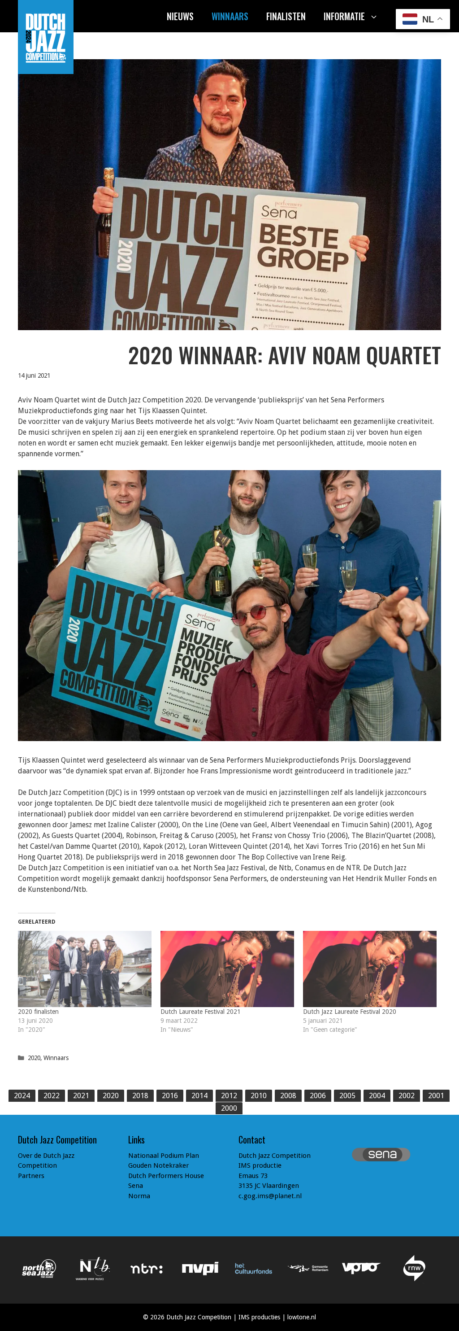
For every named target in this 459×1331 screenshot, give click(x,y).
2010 (259, 1095)
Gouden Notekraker (158, 1165)
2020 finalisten (38, 1011)
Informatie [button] (344, 16)
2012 (229, 1095)
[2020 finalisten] (85, 969)
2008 (288, 1095)
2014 (199, 1095)
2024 (22, 1095)
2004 (377, 1095)
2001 (436, 1095)
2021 (81, 1095)
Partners (31, 1176)
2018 (140, 1095)
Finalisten (286, 16)
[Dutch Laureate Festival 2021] (227, 969)
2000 (229, 1108)
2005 (347, 1095)
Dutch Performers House (166, 1176)
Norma (139, 1196)
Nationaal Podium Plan (163, 1156)
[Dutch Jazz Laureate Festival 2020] (370, 969)
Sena (135, 1186)
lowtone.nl (301, 1317)
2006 (318, 1095)
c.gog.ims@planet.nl (270, 1196)
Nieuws (180, 16)
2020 (34, 1057)
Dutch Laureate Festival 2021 (200, 1011)
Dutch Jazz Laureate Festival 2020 (349, 1011)
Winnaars (230, 16)
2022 (51, 1095)
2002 (406, 1095)
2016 (170, 1095)
